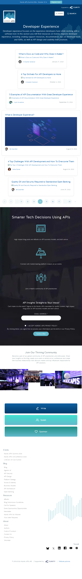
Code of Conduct (10, 531)
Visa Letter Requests (11, 518)
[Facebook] (65, 548)
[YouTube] (71, 548)
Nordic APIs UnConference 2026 (15, 457)
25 (69, 202)
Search (73, 13)
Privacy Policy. (70, 329)
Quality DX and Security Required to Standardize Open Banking (41, 181)
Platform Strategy (10, 480)
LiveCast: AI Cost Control (12, 460)
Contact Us (8, 534)
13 (33, 202)
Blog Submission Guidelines (14, 502)
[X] (48, 548)
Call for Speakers (10, 505)
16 (53, 202)
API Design (8, 476)
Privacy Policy (9, 537)
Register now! (56, 2)
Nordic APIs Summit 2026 (13, 454)
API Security (8, 473)
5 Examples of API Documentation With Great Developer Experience (41, 94)
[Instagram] (77, 548)
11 (21, 202)
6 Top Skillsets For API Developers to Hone (41, 74)
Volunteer (7, 540)
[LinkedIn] (59, 548)
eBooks (6, 499)
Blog (5, 467)
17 (59, 202)
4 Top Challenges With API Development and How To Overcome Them (41, 161)
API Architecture (9, 489)
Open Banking (9, 492)
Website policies (64, 561)
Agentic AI (7, 470)
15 (46, 202)
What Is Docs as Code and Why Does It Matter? (41, 54)
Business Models (10, 486)
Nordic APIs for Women (12, 515)
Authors (6, 528)
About (6, 525)
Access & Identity (10, 483)
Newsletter (7, 511)
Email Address (41, 314)
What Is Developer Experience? (19, 114)
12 (27, 202)
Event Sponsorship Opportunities (15, 508)
